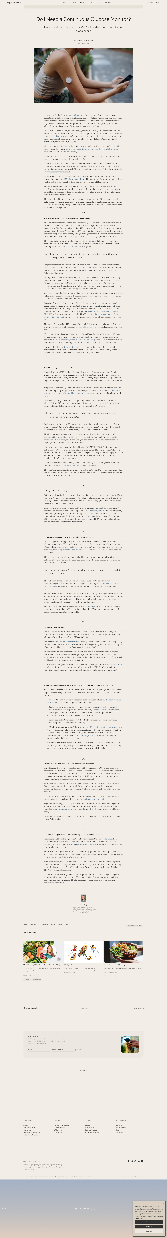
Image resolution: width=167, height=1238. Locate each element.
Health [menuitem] (82, 2)
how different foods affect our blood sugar (103, 727)
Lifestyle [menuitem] (90, 2)
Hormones (27, 979)
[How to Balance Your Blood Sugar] (43, 959)
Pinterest (45, 924)
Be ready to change (86, 606)
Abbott (100, 516)
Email (66, 924)
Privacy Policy (139, 1218)
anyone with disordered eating (69, 642)
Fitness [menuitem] (64, 2)
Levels (101, 511)
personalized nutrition (78, 115)
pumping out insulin (89, 735)
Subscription (159, 2)
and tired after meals (90, 327)
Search (150, 2)
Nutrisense (92, 511)
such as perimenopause (71, 809)
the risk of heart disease (93, 267)
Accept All (149, 1221)
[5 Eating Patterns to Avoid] (83, 957)
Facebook (33, 924)
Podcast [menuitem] (99, 2)
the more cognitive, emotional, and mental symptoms (76, 340)
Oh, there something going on (73, 465)
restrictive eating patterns (71, 347)
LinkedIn (52, 924)
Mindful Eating (37, 979)
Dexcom (89, 516)
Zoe (110, 511)
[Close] (163, 1204)
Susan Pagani (79, 40)
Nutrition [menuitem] (73, 2)
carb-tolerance (105, 839)
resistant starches (84, 844)
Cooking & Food (109, 976)
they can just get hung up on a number (70, 550)
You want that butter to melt (57, 172)
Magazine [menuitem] (108, 2)
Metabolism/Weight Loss (135, 925)
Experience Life (89, 40)
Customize (149, 1231)
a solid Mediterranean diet (70, 179)
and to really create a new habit (90, 799)
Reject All (149, 1226)
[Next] (142, 932)
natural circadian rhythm (105, 710)
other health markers (71, 246)
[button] (4, 2)
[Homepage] (16, 2)
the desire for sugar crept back (92, 403)
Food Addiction (69, 976)
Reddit (60, 924)
